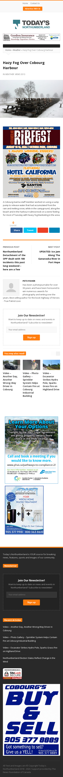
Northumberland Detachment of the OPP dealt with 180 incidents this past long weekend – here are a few (14, 260)
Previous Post (11, 246)
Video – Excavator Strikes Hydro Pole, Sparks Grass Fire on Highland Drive (51, 381)
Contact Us (35, 3)
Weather (17, 50)
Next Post (54, 246)
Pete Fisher (29, 280)
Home (25, 3)
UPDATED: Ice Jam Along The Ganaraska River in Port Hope (49, 257)
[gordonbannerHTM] (31, 37)
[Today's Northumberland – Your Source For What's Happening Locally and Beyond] (31, 24)
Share (17, 230)
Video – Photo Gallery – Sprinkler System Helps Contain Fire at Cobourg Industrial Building (31, 384)
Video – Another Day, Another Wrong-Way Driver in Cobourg (10, 381)
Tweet (30, 230)
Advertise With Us (33, 8)
